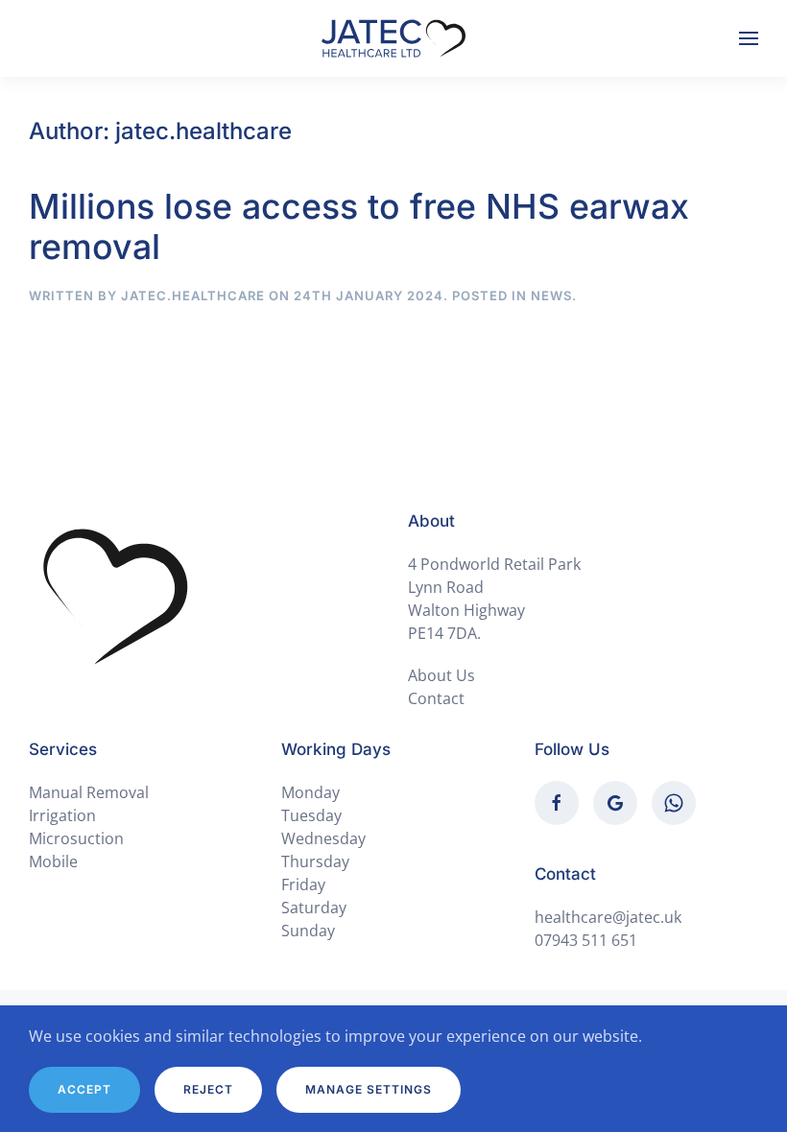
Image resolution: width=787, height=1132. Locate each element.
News (551, 295)
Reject (208, 1089)
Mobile (53, 861)
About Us (441, 675)
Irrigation (62, 815)
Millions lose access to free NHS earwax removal (359, 227)
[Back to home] (393, 38)
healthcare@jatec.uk (608, 917)
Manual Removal (89, 792)
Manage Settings (368, 1089)
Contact (436, 698)
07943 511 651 (586, 940)
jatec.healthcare (193, 295)
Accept (84, 1089)
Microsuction (76, 838)
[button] (748, 38)
